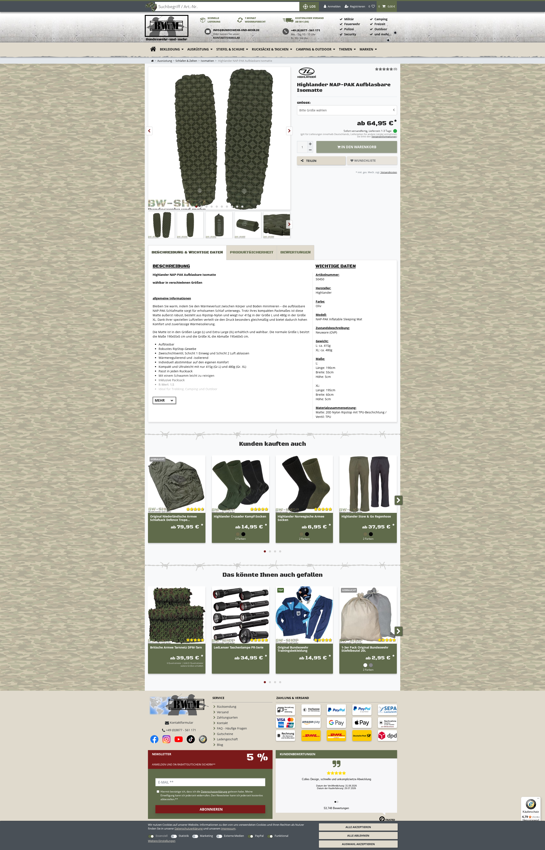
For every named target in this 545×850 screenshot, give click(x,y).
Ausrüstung (198, 49)
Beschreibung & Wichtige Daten (187, 252)
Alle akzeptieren (358, 827)
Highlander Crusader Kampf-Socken (240, 516)
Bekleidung (170, 49)
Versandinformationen (383, 136)
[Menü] (538, 799)
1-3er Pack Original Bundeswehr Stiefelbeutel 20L (364, 649)
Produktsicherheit (251, 252)
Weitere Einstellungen (161, 841)
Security (350, 34)
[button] (387, 6)
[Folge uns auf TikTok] (191, 739)
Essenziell (162, 836)
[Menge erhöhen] (310, 144)
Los (313, 6)
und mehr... (383, 34)
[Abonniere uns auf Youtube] (179, 739)
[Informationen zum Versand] (311, 735)
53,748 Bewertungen (336, 808)
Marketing (206, 836)
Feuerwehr (352, 24)
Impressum (228, 828)
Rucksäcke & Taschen (270, 49)
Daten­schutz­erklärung (189, 828)
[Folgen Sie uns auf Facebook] (154, 739)
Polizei (349, 29)
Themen (345, 49)
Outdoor (380, 29)
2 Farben (240, 538)
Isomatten (207, 61)
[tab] (187, 252)
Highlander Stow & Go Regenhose (366, 516)
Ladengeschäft (227, 739)
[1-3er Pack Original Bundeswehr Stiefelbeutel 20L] (368, 615)
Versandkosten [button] (388, 172)
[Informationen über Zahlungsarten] (285, 709)
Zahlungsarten (227, 717)
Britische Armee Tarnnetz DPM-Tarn (176, 647)
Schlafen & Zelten (186, 61)
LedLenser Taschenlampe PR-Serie (238, 647)
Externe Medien (234, 836)
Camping (380, 19)
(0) (395, 69)
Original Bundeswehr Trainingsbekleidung (293, 649)
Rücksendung (226, 707)
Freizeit (379, 24)
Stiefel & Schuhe (230, 49)
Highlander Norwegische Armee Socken (301, 518)
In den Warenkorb (358, 147)
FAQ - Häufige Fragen (232, 728)
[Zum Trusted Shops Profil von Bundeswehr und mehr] (203, 739)
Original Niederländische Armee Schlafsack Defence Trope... (173, 518)
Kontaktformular (226, 38)
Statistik (184, 836)
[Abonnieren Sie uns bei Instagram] (166, 739)
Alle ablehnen (358, 835)
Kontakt (222, 723)
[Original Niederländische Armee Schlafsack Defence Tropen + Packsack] (176, 484)
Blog (220, 745)
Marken (366, 49)
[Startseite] (166, 28)
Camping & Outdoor (313, 49)
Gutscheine (225, 734)
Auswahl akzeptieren (358, 844)
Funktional (281, 836)
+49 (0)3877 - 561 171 (180, 730)
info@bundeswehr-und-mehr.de (236, 30)
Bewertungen (295, 252)
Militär (349, 19)
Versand (223, 712)
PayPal (259, 836)
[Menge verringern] (310, 150)
